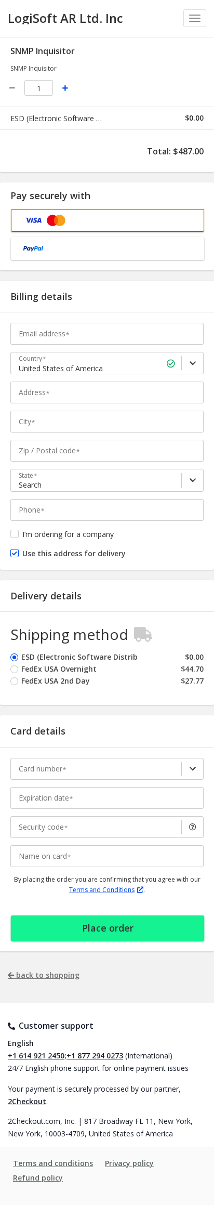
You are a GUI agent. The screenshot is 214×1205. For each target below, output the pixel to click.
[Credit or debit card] (107, 220)
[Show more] (192, 768)
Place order (107, 928)
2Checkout (27, 1101)
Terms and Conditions (102, 889)
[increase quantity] (65, 88)
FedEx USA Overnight (59, 669)
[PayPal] (107, 248)
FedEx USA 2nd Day (55, 681)
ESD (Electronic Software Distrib (79, 657)
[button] (192, 827)
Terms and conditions (53, 1163)
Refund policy (38, 1178)
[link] (192, 363)
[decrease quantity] (12, 88)
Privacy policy (129, 1163)
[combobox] (108, 368)
